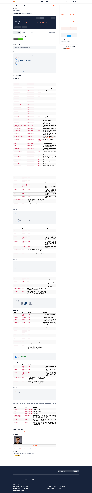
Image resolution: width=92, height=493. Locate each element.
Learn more (25, 27)
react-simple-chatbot (44, 41)
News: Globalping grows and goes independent (54, 488)
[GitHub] (73, 2)
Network (42, 1)
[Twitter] (75, 2)
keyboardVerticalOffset (50, 137)
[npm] (53, 6)
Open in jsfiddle (18, 27)
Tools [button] (56, 1)
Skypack (36, 479)
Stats (47, 1)
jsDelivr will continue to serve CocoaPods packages (21, 488)
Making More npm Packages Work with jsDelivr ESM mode (56, 486)
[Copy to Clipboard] (54, 21)
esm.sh (40, 479)
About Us (38, 1)
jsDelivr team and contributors (24, 468)
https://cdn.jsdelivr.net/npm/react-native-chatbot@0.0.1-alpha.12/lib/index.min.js (33, 22)
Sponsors (51, 1)
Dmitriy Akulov (20, 469)
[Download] (56, 6)
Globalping (68, 1)
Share (70, 35)
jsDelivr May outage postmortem (18, 490)
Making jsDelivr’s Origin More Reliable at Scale (20, 486)
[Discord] (78, 2)
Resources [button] (61, 1)
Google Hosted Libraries (26, 479)
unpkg (33, 479)
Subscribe (76, 471)
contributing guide (23, 431)
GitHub (20, 479)
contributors (22, 448)
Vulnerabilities (29, 13)
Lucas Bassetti (35, 445)
